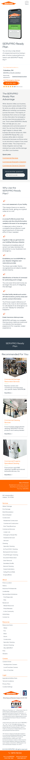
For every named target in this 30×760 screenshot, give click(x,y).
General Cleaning (8, 566)
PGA (5, 600)
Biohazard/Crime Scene (10, 552)
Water (5, 628)
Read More (7, 393)
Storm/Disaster (7, 515)
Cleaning (5, 543)
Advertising (6, 614)
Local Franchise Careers (11, 667)
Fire (5, 631)
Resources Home (8, 625)
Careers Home (7, 661)
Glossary (5, 653)
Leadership (6, 591)
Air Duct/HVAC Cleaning (10, 549)
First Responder (8, 597)
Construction (6, 517)
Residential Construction (11, 520)
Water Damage (7, 506)
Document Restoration (10, 557)
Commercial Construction (11, 523)
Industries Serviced (9, 537)
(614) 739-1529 (11, 83)
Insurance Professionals (9, 588)
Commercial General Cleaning (14, 166)
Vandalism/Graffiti (8, 563)
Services (6, 540)
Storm (5, 636)
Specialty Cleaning (9, 546)
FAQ (4, 651)
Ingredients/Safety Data (10, 678)
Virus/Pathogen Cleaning (10, 555)
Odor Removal (7, 560)
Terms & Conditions (8, 681)
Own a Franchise (8, 670)
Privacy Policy (6, 684)
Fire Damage (6, 509)
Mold (5, 633)
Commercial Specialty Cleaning (14, 162)
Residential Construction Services (19, 485)
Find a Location (7, 583)
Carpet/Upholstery (8, 569)
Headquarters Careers (10, 664)
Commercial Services (10, 158)
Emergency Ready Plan (10, 535)
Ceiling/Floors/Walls (9, 572)
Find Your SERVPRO (23, 489)
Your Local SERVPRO (8, 757)
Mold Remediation (8, 512)
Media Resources (9, 605)
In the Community (9, 611)
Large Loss (7, 532)
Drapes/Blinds (7, 575)
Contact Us (6, 617)
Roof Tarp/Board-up (10, 526)
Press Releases (8, 608)
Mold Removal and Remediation (19, 487)
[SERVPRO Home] (8, 3)
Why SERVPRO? (8, 648)
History (5, 585)
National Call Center (21, 757)
